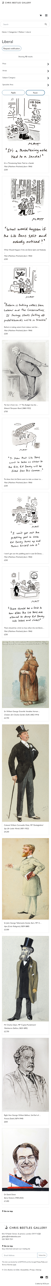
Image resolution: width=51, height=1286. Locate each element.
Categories (13, 32)
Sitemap (38, 1269)
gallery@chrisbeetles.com (11, 1236)
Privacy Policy (40, 1262)
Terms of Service (7, 1264)
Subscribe (42, 1255)
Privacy (32, 1269)
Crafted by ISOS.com (42, 1283)
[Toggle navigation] (46, 15)
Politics (21, 32)
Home (4, 32)
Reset (35, 92)
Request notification (11, 48)
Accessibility (25, 1269)
